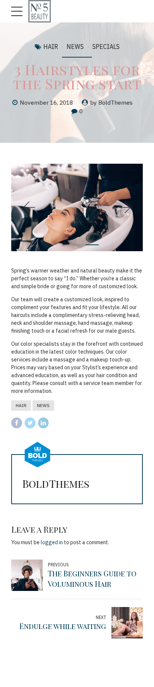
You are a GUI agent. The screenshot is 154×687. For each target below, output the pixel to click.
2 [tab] (77, 244)
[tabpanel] (77, 208)
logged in (52, 542)
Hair (50, 46)
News (75, 46)
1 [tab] (62, 244)
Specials (106, 46)
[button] (29, 207)
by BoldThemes (111, 102)
